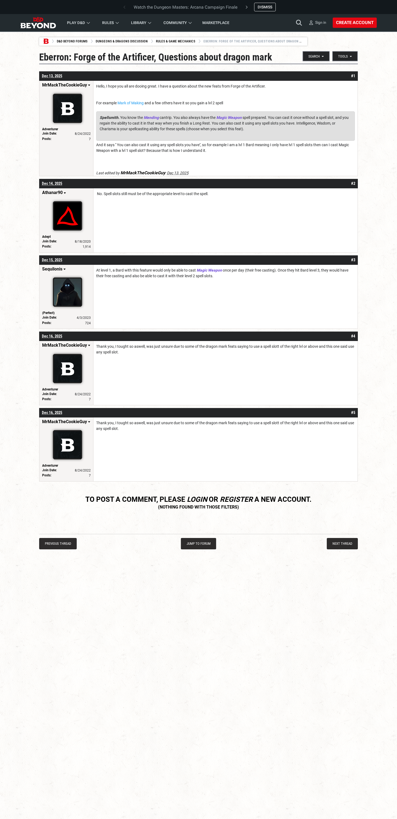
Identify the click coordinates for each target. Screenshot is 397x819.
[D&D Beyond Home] (38, 22)
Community (175, 23)
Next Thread (342, 543)
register (236, 499)
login (197, 499)
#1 (353, 76)
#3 (353, 260)
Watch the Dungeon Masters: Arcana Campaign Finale (185, 7)
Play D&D (76, 23)
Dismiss (265, 7)
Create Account (355, 22)
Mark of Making (130, 103)
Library (138, 23)
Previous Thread (58, 543)
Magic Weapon (229, 117)
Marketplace (215, 23)
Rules (108, 23)
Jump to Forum (199, 543)
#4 (353, 336)
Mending (151, 117)
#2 (353, 183)
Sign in (320, 22)
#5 (353, 412)
